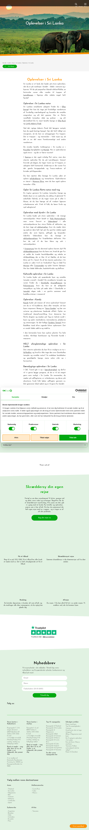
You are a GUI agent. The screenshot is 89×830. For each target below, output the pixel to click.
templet (26, 291)
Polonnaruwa (28, 286)
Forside (4, 63)
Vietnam (11, 797)
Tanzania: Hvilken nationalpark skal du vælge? (72, 748)
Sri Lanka (18, 63)
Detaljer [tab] (45, 397)
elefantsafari (42, 227)
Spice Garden (50, 308)
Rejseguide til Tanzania (53, 750)
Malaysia (11, 799)
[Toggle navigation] (85, 5)
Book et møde (12, 747)
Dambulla (45, 283)
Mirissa (26, 266)
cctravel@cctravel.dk (14, 738)
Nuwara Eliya (38, 181)
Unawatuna (29, 249)
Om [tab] (73, 397)
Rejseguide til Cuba (52, 744)
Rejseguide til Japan (52, 746)
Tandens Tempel (54, 323)
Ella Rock (62, 121)
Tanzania (35, 811)
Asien (13, 63)
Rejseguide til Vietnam (53, 736)
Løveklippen (28, 95)
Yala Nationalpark (57, 219)
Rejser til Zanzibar (72, 752)
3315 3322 (15, 734)
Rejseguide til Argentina (54, 748)
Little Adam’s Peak (33, 124)
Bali (9, 795)
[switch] (33, 428)
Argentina (11, 811)
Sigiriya (28, 157)
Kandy (25, 303)
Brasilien (10, 813)
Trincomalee (39, 266)
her (33, 559)
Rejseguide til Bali (52, 734)
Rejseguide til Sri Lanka (53, 728)
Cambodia (11, 800)
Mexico (34, 793)
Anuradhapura (56, 283)
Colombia (11, 817)
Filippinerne (12, 793)
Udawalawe (52, 221)
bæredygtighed (51, 370)
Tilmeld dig (44, 695)
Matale (46, 150)
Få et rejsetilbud (78, 826)
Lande (9, 63)
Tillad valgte (44, 437)
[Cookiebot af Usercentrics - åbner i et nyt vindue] (77, 390)
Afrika (33, 807)
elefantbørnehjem (30, 238)
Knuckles (26, 150)
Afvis (16, 437)
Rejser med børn (71, 724)
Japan (10, 802)
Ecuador (11, 819)
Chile (9, 815)
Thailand (11, 789)
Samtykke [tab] (15, 397)
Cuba (34, 791)
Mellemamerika (37, 785)
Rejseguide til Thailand (53, 726)
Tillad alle (72, 437)
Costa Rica (36, 789)
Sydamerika (11, 807)
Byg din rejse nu (44, 518)
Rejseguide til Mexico (53, 738)
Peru (9, 821)
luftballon (27, 352)
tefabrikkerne (35, 179)
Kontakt (81, 6)
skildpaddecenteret (31, 251)
